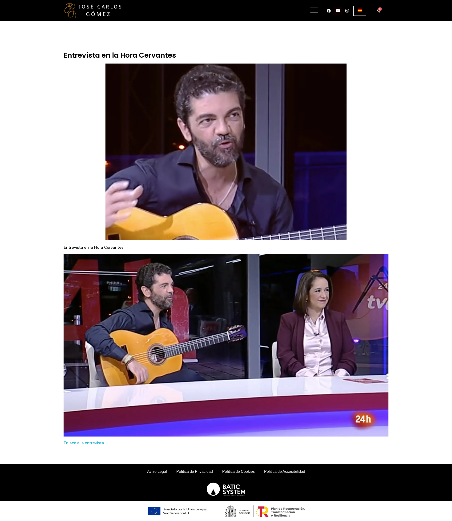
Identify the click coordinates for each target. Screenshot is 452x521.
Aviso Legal (157, 471)
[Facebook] (329, 11)
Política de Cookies (238, 471)
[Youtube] (338, 11)
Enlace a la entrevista (84, 443)
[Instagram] (347, 11)
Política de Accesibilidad (284, 471)
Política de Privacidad (194, 471)
